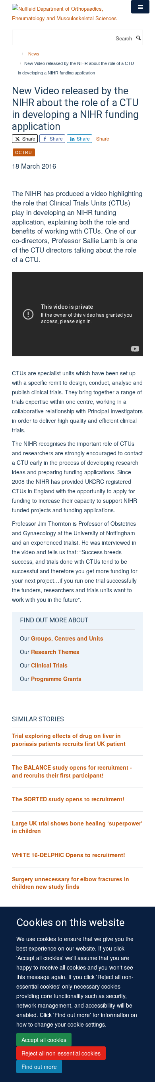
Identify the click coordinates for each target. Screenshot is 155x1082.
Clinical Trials (49, 665)
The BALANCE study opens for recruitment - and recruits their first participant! (72, 771)
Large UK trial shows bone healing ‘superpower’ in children (77, 827)
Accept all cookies (43, 1040)
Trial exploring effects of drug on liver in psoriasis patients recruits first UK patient (69, 739)
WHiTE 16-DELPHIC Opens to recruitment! (68, 855)
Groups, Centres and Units (67, 638)
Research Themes (55, 652)
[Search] (138, 37)
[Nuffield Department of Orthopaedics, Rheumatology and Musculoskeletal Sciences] (65, 10)
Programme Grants (56, 679)
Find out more (39, 1067)
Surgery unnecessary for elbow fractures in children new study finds (70, 883)
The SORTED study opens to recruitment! (68, 799)
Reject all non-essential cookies (61, 1053)
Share (28, 138)
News (33, 53)
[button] (140, 6)
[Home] (19, 53)
